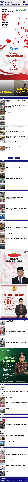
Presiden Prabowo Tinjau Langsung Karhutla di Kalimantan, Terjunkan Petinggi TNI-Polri (15, 337)
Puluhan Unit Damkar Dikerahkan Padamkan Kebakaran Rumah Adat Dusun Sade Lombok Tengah (16, 402)
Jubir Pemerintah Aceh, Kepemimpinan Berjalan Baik (13, 167)
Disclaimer (26, 480)
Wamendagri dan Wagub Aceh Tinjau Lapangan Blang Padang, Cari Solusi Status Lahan (16, 184)
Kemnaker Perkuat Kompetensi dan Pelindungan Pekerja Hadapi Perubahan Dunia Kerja (16, 326)
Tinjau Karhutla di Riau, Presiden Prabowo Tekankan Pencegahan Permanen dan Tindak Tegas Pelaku (16, 321)
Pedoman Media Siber (21, 480)
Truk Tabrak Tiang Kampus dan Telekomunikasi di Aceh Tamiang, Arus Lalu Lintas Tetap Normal (16, 408)
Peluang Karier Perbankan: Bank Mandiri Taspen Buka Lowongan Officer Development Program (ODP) (16, 441)
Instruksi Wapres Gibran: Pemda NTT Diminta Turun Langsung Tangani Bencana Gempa (16, 343)
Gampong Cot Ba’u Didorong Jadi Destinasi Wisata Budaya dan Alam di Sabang (16, 425)
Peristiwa (21, 4)
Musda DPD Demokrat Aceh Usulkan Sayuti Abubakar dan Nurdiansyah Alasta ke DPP (16, 214)
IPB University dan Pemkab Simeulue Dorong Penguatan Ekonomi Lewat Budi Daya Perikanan (16, 419)
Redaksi (13, 480)
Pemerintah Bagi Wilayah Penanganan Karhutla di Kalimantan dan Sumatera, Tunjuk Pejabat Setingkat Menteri (16, 198)
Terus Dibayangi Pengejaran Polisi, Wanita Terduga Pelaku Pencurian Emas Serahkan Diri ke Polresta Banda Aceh (16, 238)
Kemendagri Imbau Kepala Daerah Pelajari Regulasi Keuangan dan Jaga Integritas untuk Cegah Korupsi (16, 209)
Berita (4, 4)
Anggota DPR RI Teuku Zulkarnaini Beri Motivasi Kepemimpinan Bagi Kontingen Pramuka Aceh (15, 203)
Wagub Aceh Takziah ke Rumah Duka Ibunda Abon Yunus (14, 178)
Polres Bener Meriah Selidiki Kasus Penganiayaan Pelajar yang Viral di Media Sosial (16, 222)
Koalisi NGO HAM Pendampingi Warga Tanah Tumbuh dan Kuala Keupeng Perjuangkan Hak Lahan (16, 332)
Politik (15, 4)
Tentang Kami (16, 480)
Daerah (7, 4)
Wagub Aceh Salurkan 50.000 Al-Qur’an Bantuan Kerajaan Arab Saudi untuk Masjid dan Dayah (16, 173)
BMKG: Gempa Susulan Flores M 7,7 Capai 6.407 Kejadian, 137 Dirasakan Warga (17, 391)
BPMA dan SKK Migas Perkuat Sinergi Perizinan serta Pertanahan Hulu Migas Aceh (16, 436)
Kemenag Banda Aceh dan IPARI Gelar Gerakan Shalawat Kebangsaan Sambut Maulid (14, 91)
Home (1, 4)
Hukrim (18, 4)
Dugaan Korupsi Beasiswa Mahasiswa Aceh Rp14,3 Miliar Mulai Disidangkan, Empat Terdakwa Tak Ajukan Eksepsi (16, 233)
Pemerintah (11, 4)
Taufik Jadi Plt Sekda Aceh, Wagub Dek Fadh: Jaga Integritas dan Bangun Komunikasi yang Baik (16, 162)
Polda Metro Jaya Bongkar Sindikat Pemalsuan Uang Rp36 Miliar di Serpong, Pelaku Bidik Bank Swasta (16, 228)
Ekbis (24, 4)
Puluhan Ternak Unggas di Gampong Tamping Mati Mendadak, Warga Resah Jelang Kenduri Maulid (16, 397)
